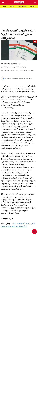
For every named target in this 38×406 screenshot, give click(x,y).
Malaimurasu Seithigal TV (11, 64)
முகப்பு (4, 6)
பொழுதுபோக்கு (21, 6)
